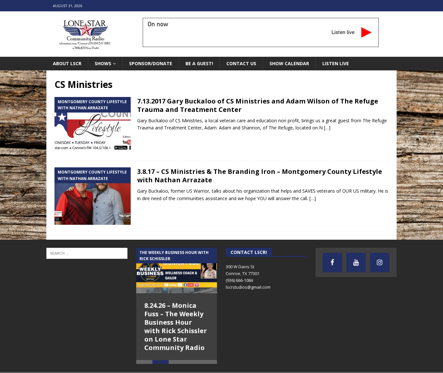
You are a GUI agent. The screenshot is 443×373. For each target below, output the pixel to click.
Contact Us (241, 63)
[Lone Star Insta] (379, 262)
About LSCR (67, 63)
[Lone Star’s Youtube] (356, 262)
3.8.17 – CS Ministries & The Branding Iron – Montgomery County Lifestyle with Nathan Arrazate (259, 175)
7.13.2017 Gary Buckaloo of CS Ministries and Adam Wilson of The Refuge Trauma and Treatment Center (257, 105)
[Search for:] (86, 253)
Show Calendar (289, 63)
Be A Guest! (199, 63)
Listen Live (335, 63)
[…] (327, 128)
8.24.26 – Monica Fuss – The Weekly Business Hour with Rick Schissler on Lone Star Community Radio (175, 326)
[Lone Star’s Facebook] (332, 262)
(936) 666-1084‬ (239, 280)
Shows (103, 63)
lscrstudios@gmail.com (248, 287)
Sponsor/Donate (150, 63)
